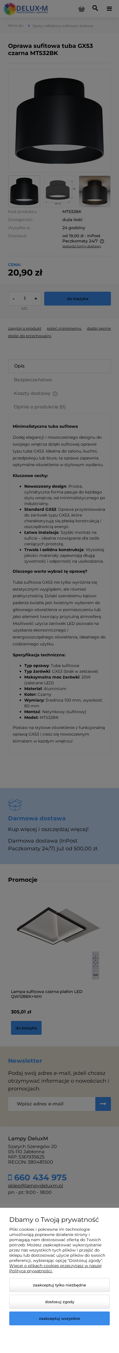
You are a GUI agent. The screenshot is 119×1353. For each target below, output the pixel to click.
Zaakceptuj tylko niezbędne (59, 1285)
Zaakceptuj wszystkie (59, 1318)
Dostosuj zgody (59, 1301)
